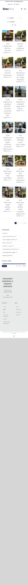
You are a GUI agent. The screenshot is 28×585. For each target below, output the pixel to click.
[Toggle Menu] (25, 9)
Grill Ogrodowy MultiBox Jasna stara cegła (20, 139)
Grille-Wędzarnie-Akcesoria (10, 249)
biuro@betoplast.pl (18, 1)
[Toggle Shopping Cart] (21, 9)
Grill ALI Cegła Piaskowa (20, 46)
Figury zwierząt (7, 242)
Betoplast (11, 331)
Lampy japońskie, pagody (9, 252)
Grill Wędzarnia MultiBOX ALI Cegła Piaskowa (20, 75)
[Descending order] (20, 18)
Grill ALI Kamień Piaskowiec (7, 73)
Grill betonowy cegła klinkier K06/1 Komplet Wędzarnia (20, 207)
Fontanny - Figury (7, 246)
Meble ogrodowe (7, 255)
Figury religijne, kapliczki (9, 239)
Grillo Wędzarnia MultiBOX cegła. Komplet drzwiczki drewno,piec (8, 142)
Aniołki (4, 233)
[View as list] (15, 25)
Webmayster (14, 333)
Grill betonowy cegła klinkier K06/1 (8, 204)
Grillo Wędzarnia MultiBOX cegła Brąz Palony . (20, 104)
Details (5, 37)
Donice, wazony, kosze (8, 236)
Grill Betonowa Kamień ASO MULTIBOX (8, 173)
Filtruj (4, 266)
